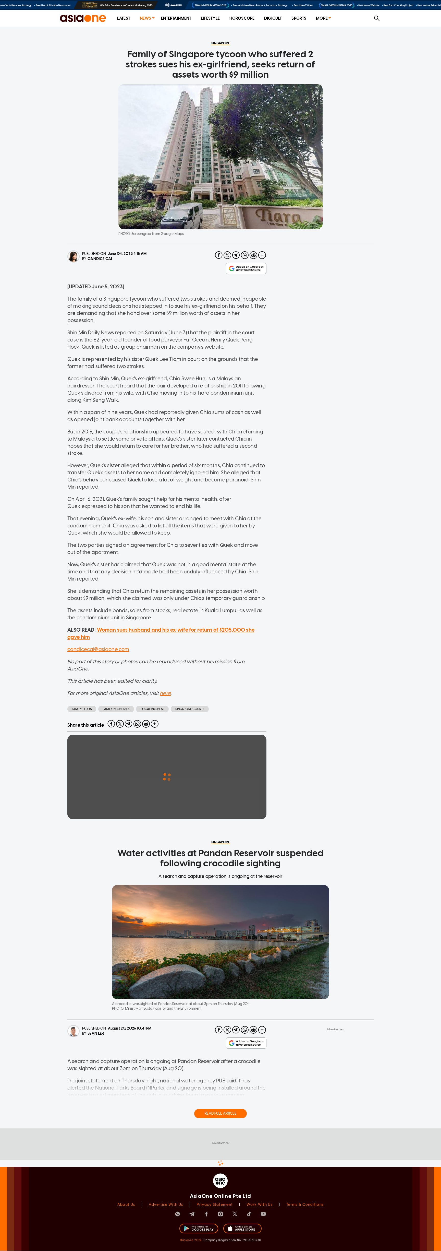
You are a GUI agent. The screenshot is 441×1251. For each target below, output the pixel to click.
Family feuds (82, 709)
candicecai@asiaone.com (98, 649)
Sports (298, 18)
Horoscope (241, 18)
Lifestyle (210, 18)
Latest (123, 18)
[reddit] (253, 255)
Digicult (273, 18)
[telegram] (236, 255)
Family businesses (116, 709)
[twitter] (227, 255)
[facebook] (218, 255)
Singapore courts (189, 709)
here (165, 693)
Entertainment (176, 18)
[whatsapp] (244, 255)
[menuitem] (123, 18)
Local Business (152, 709)
